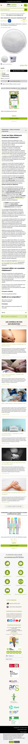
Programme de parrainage (20, 585)
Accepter (11, 742)
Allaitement (3, 15)
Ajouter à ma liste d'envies (7, 64)
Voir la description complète (6, 27)
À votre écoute (20, 567)
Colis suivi (7, 567)
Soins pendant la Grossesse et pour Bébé (16, 13)
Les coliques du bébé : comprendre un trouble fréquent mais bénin (12, 434)
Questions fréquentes (21, 576)
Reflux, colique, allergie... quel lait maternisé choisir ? (14, 404)
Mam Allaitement (4, 20)
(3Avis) (24, 22)
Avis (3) (3, 312)
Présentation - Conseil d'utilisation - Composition (11, 130)
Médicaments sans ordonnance (21, 594)
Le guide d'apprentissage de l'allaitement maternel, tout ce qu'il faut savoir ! (14, 463)
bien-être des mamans (19, 198)
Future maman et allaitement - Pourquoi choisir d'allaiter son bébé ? (13, 375)
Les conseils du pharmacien (10, 316)
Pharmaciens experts (7, 576)
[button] (1, 5)
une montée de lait (6, 155)
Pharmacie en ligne (4, 13)
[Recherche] (25, 9)
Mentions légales (23, 732)
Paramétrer (17, 742)
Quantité (2, 68)
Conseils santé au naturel (14, 506)
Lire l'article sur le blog (5, 355)
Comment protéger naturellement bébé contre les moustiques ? (13, 493)
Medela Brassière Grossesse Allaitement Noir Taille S (13, 261)
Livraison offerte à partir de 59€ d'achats (14, 1)
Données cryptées (7, 585)
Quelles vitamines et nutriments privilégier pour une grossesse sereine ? (14, 345)
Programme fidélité (7, 594)
